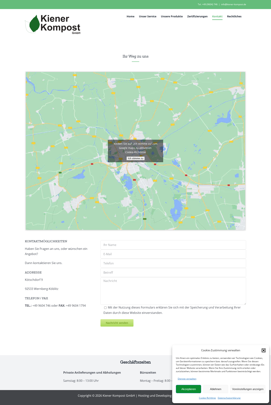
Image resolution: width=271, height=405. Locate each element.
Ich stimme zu (135, 158)
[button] (263, 350)
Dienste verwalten (187, 378)
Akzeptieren (188, 389)
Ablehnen (215, 389)
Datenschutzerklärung (229, 397)
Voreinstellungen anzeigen (247, 389)
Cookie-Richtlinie (207, 397)
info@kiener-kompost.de (233, 4)
